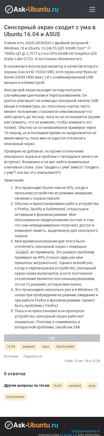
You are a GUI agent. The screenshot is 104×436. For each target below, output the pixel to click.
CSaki (69, 361)
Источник (11, 356)
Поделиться (32, 356)
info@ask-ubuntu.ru (85, 431)
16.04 (11, 346)
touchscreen (65, 346)
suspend (28, 346)
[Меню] (92, 9)
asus (45, 346)
